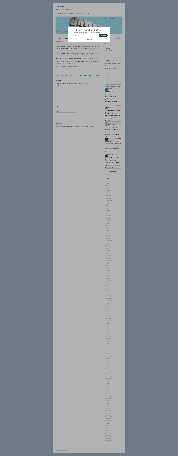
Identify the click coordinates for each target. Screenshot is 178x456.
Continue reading (89, 39)
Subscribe (103, 35)
